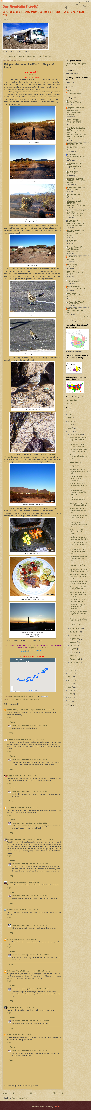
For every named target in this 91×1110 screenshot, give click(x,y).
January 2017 (75, 662)
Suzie (69, 90)
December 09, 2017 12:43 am (27, 807)
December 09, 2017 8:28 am (38, 725)
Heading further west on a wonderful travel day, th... (79, 538)
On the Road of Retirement (72, 221)
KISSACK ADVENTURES (76, 179)
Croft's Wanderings (74, 287)
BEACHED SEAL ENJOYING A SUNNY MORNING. (74, 112)
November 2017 (75, 628)
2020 (70, 421)
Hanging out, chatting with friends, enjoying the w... (78, 445)
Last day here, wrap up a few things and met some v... (79, 544)
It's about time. (72, 101)
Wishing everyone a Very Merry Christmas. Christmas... (78, 478)
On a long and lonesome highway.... (20, 839)
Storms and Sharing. (74, 102)
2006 (70, 701)
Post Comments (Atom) (20, 1098)
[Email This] (41, 696)
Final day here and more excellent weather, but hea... (78, 510)
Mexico (40, 56)
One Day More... (73, 240)
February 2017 (75, 659)
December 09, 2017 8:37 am (38, 864)
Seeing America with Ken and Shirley (76, 211)
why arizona (24, 699)
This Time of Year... (73, 281)
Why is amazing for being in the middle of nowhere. (79, 620)
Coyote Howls (14, 699)
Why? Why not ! (75, 624)
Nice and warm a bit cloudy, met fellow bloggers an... (76, 464)
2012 (70, 680)
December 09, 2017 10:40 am (39, 955)
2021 (70, 418)
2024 (70, 411)
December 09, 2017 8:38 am (38, 895)
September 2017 (76, 635)
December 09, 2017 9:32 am (28, 909)
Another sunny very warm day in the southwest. (78, 565)
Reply (9, 717)
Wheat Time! (71, 259)
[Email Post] (38, 696)
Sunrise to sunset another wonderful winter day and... (78, 558)
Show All (86, 317)
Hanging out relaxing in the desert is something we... (79, 570)
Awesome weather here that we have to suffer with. (78, 551)
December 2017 (75, 434)
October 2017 (75, 632)
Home (6, 20)
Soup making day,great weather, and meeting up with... (79, 457)
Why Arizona (32, 74)
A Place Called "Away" (75, 302)
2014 (70, 673)
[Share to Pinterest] (47, 696)
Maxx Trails (71, 155)
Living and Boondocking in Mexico (76, 231)
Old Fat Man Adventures (76, 188)
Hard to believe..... (73, 174)
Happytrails (11, 775)
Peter (9, 1035)
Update (69, 196)
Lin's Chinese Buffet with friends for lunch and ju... (79, 450)
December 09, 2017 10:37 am (41, 971)
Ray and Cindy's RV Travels (74, 247)
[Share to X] (44, 696)
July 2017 (73, 642)
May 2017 (73, 649)
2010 (70, 687)
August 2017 (74, 639)
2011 (70, 684)
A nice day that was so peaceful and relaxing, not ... (79, 485)
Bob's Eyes (71, 271)
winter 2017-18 (34, 699)
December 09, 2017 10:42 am (39, 1021)
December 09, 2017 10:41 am (39, 989)
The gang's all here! (74, 166)
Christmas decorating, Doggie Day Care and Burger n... (78, 492)
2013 (70, 677)
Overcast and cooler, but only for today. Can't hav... (79, 600)
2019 (70, 425)
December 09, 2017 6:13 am (43, 839)
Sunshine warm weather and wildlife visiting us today (78, 576)
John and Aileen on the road (75, 108)
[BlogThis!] (43, 696)
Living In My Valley (74, 194)
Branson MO (31, 56)
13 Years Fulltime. (11, 56)
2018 (70, 428)
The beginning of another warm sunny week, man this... (78, 517)
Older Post (57, 1093)
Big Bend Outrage (73, 242)
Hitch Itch (69, 403)
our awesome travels (19, 725)
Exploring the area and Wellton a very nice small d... (79, 524)
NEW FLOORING (73, 189)
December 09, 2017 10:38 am (25, 1007)
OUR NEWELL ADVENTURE (72, 171)
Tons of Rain (71, 266)
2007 (70, 697)
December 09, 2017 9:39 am (38, 925)
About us (22, 56)
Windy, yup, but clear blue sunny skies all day (78, 588)
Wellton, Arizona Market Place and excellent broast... (78, 532)
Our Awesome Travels (20, 6)
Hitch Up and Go (71, 400)
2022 (70, 414)
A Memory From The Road (76, 288)
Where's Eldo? (72, 309)
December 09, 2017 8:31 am (38, 791)
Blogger (56, 1107)
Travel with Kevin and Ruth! (75, 163)
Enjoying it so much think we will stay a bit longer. (78, 582)
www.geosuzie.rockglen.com (37, 648)
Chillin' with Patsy (73, 119)
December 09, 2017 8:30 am (38, 759)
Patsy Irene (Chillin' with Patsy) (18, 971)
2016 (70, 667)
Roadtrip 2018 (72, 293)
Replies (12, 722)
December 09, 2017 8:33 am (38, 823)
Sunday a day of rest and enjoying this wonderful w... (78, 613)
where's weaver (13, 882)
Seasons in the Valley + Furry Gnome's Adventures (75, 145)
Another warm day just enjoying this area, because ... (77, 606)
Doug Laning (12, 939)
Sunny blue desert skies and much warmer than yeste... (78, 594)
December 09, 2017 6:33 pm (21, 1035)
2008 (70, 694)
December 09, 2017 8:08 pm (38, 1050)
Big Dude (10, 1007)
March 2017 (74, 656)
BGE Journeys (72, 264)
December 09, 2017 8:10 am (29, 882)
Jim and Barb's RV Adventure (74, 257)
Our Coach (48, 56)
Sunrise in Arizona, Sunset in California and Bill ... (79, 504)
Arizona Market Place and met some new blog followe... (78, 439)
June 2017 (74, 645)
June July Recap (73, 303)
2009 (70, 690)
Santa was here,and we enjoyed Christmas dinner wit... (79, 471)
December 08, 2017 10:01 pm (43, 710)
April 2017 (73, 652)
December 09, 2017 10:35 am (27, 939)
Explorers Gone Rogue (15, 739)
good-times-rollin (73, 280)
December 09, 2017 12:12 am (26, 775)
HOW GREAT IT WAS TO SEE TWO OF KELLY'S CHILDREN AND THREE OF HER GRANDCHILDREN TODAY (76, 134)
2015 (70, 670)
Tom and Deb (12, 807)
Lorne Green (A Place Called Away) (20, 710)
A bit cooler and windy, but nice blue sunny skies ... (79, 499)
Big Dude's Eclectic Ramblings (74, 201)
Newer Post (8, 1093)
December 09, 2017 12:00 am (35, 739)
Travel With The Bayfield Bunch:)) (76, 128)
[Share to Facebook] (45, 696)
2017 (70, 431)
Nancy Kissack (12, 909)
